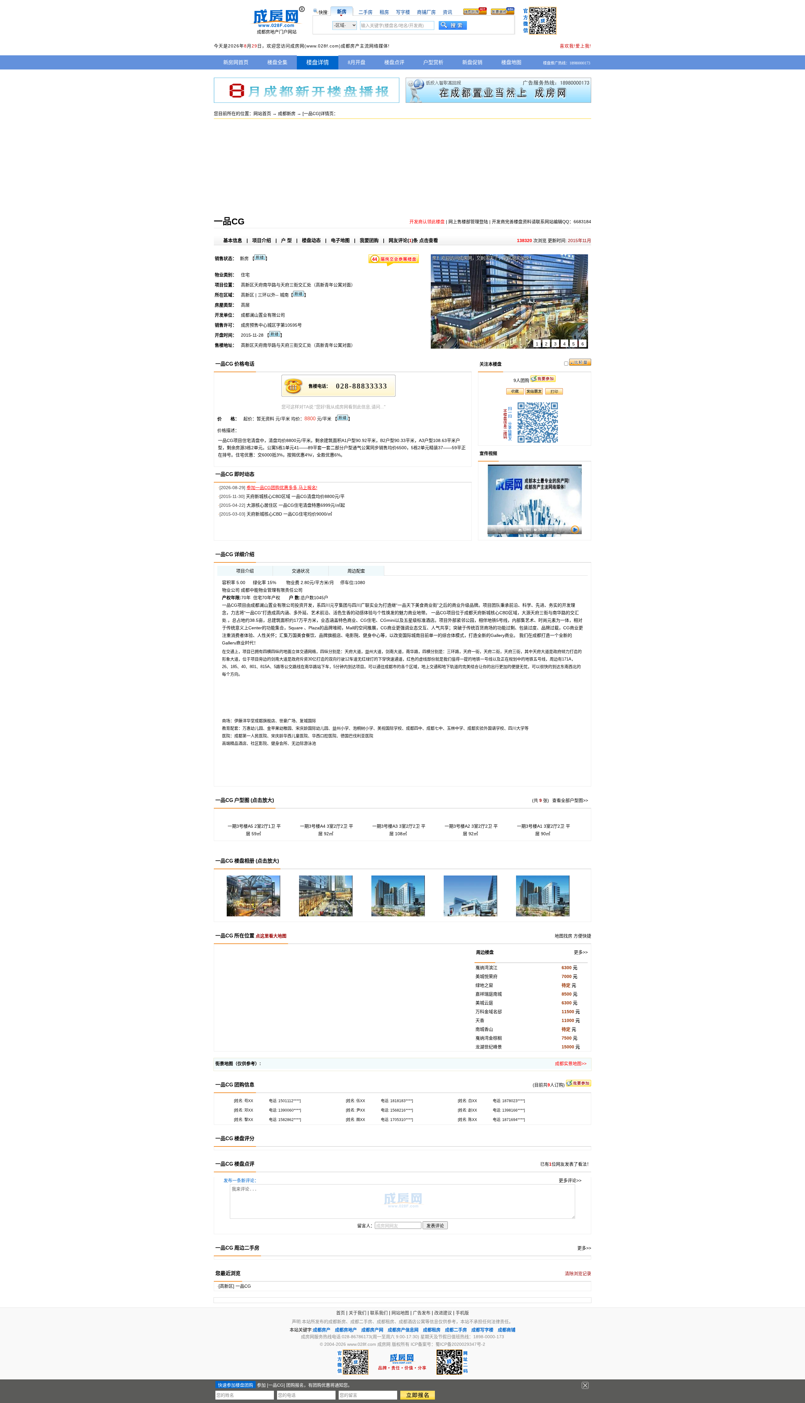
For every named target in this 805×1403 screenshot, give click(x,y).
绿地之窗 (484, 985)
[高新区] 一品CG (235, 1286)
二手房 (365, 12)
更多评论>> (570, 1180)
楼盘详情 (317, 62)
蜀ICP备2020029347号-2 (460, 1344)
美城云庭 (484, 1002)
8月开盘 (356, 62)
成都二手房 (456, 1329)
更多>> (581, 952)
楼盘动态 (311, 240)
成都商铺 (506, 1329)
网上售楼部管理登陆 (468, 221)
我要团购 (369, 240)
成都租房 (432, 1329)
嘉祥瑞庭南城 (488, 994)
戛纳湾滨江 (486, 967)
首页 (340, 1312)
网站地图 (400, 1312)
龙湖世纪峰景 (488, 1046)
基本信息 (232, 240)
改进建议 (443, 1312)
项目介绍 (261, 240)
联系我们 (379, 1312)
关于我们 (357, 1312)
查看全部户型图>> (570, 800)
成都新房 (287, 113)
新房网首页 (235, 62)
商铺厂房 (426, 12)
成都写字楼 (482, 1329)
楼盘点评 (394, 62)
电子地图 (340, 240)
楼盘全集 (277, 62)
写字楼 (403, 12)
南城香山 (484, 1029)
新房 (342, 11)
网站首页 (262, 113)
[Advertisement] (402, 172)
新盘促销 (472, 62)
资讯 (447, 12)
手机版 (462, 1312)
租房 (384, 12)
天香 (479, 1020)
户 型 (286, 240)
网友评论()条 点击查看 (413, 240)
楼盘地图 (511, 62)
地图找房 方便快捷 (573, 935)
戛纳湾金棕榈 (488, 1038)
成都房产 (321, 1329)
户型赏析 (433, 62)
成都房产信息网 (403, 1329)
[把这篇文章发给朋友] (534, 392)
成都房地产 (346, 1329)
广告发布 (421, 1312)
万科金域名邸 (488, 1011)
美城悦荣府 (486, 976)
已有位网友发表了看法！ (565, 1164)
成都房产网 (372, 1329)
